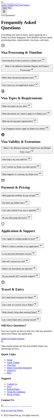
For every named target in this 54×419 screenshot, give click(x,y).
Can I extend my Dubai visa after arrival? (19, 167)
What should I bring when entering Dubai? (19, 312)
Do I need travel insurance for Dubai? (17, 297)
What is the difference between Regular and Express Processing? (27, 68)
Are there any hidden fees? (13, 203)
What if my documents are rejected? (17, 269)
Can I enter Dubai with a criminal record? (19, 320)
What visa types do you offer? (14, 106)
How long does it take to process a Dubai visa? (22, 61)
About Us (11, 370)
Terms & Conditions (16, 392)
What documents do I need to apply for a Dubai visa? (24, 114)
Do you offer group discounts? (14, 218)
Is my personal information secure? (17, 254)
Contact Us (12, 384)
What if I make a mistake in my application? (20, 246)
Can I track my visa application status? (18, 85)
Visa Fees (18, 5)
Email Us (5, 338)
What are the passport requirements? (17, 121)
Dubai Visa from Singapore (19, 367)
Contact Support (17, 338)
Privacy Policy (13, 394)
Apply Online (7, 5)
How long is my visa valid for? (14, 159)
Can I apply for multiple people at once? (18, 239)
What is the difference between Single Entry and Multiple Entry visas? (27, 150)
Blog (9, 373)
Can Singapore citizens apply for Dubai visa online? (23, 129)
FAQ (9, 386)
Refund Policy (13, 389)
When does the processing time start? (18, 78)
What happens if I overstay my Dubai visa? (20, 174)
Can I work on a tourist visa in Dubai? (18, 305)
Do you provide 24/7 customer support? (18, 276)
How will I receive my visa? (13, 261)
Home (10, 360)
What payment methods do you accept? (19, 195)
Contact (26, 5)
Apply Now (6, 8)
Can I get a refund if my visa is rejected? (19, 210)
